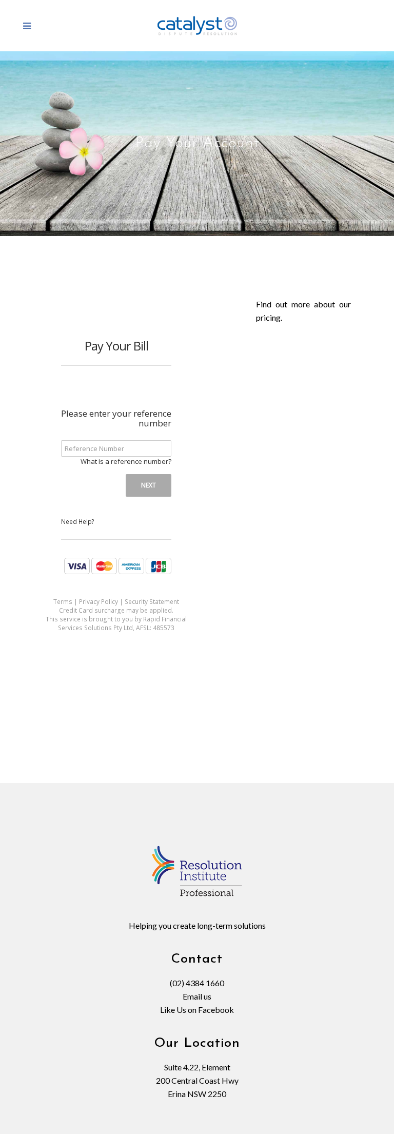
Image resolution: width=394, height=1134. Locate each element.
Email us (197, 996)
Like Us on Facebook (197, 1009)
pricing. (269, 317)
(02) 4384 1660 (197, 983)
